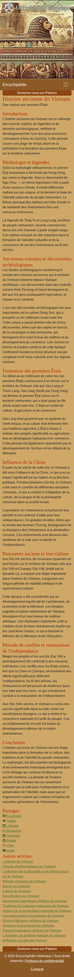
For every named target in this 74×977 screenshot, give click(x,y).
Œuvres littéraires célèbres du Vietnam (30, 920)
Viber (10, 845)
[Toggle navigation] (66, 84)
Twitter (11, 821)
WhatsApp (13, 831)
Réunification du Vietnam (20, 896)
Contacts (37, 969)
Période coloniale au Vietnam (24, 881)
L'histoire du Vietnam (17, 861)
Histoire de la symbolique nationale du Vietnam (36, 911)
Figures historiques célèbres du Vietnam (31, 930)
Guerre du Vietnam (16, 886)
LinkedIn (12, 826)
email (10, 850)
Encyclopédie (14, 84)
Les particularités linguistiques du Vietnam (33, 915)
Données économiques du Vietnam (28, 925)
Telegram (13, 835)
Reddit (11, 840)
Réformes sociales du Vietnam (24, 940)
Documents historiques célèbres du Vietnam (34, 901)
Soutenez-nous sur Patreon (37, 93)
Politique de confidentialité (44, 961)
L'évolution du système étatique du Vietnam (34, 935)
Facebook (13, 816)
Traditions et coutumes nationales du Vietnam (35, 906)
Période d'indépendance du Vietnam (29, 866)
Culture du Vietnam (16, 891)
